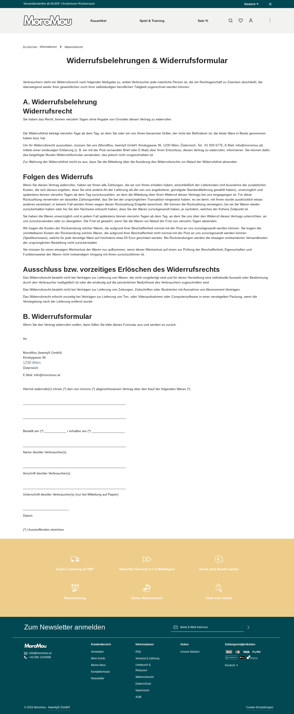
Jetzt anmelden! (147, 85)
